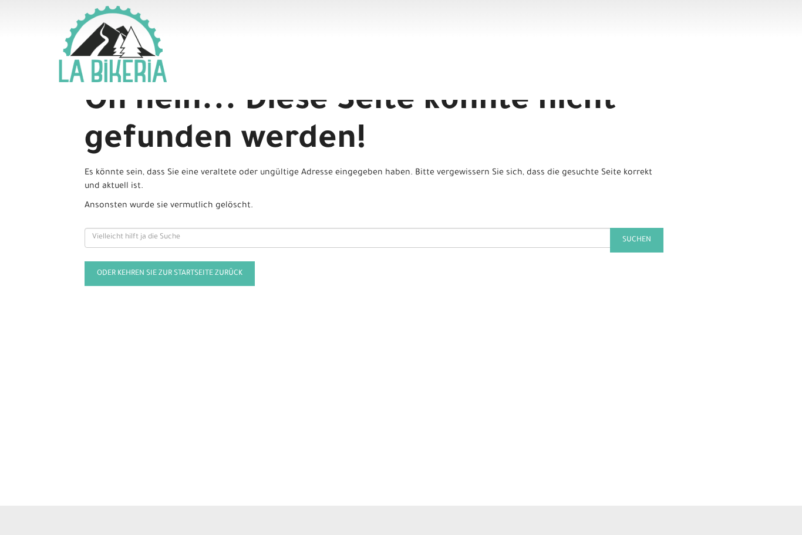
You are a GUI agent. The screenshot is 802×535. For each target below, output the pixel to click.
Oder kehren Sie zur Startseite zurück (169, 274)
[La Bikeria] (196, 44)
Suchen (636, 240)
